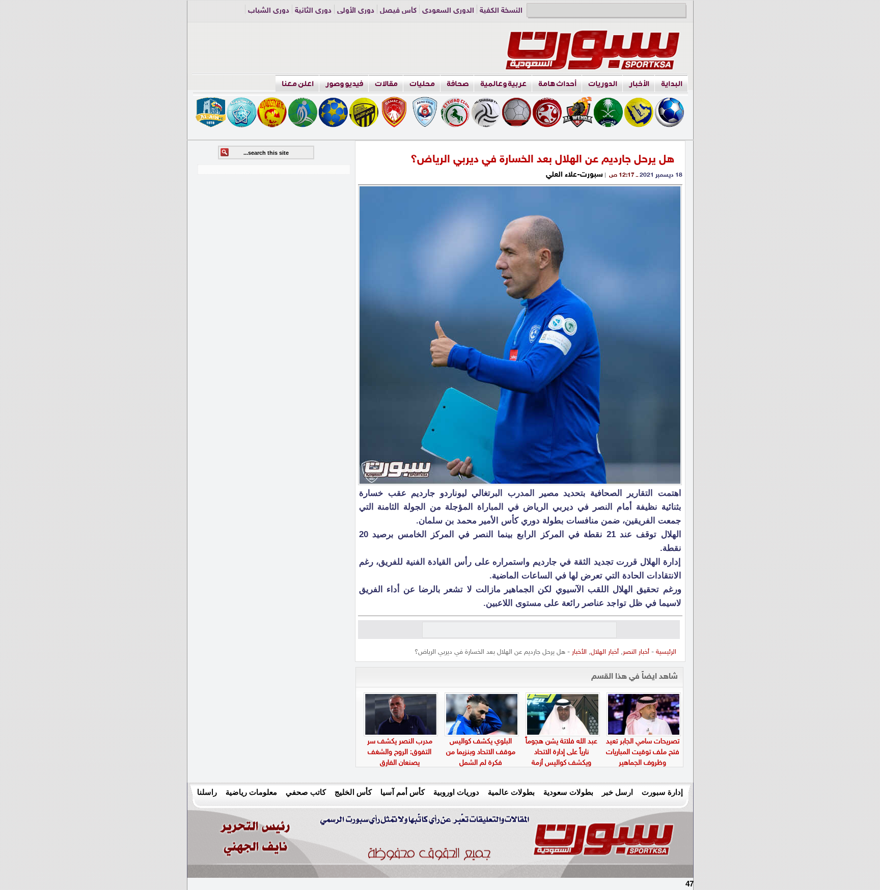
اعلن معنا (298, 84)
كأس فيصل (398, 11)
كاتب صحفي (306, 792)
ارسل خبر (617, 792)
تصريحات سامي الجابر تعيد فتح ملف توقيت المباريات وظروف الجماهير (642, 752)
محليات (422, 84)
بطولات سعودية (568, 792)
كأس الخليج (353, 792)
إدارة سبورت (662, 792)
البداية (671, 84)
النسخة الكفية (501, 11)
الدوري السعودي (448, 11)
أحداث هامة (557, 84)
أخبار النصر (636, 652)
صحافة (458, 84)
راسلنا (207, 792)
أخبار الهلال (605, 652)
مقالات (386, 84)
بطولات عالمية (511, 792)
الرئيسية (666, 652)
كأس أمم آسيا (402, 792)
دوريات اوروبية (456, 792)
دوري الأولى (355, 11)
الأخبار (639, 84)
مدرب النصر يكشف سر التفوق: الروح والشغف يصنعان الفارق (399, 752)
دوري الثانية (313, 11)
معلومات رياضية (251, 792)
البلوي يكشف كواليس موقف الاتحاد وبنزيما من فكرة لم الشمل (480, 752)
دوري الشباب (268, 11)
